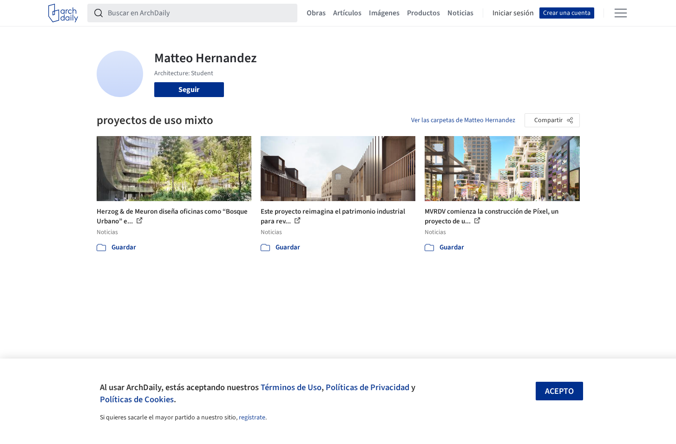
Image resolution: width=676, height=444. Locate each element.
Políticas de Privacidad (367, 387)
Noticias (460, 13)
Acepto (559, 391)
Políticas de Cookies (137, 399)
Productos (423, 13)
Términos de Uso (291, 387)
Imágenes (384, 13)
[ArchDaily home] (63, 13)
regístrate (252, 417)
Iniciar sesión (513, 13)
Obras (316, 13)
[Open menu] (620, 13)
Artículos (347, 13)
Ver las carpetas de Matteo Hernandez (463, 120)
